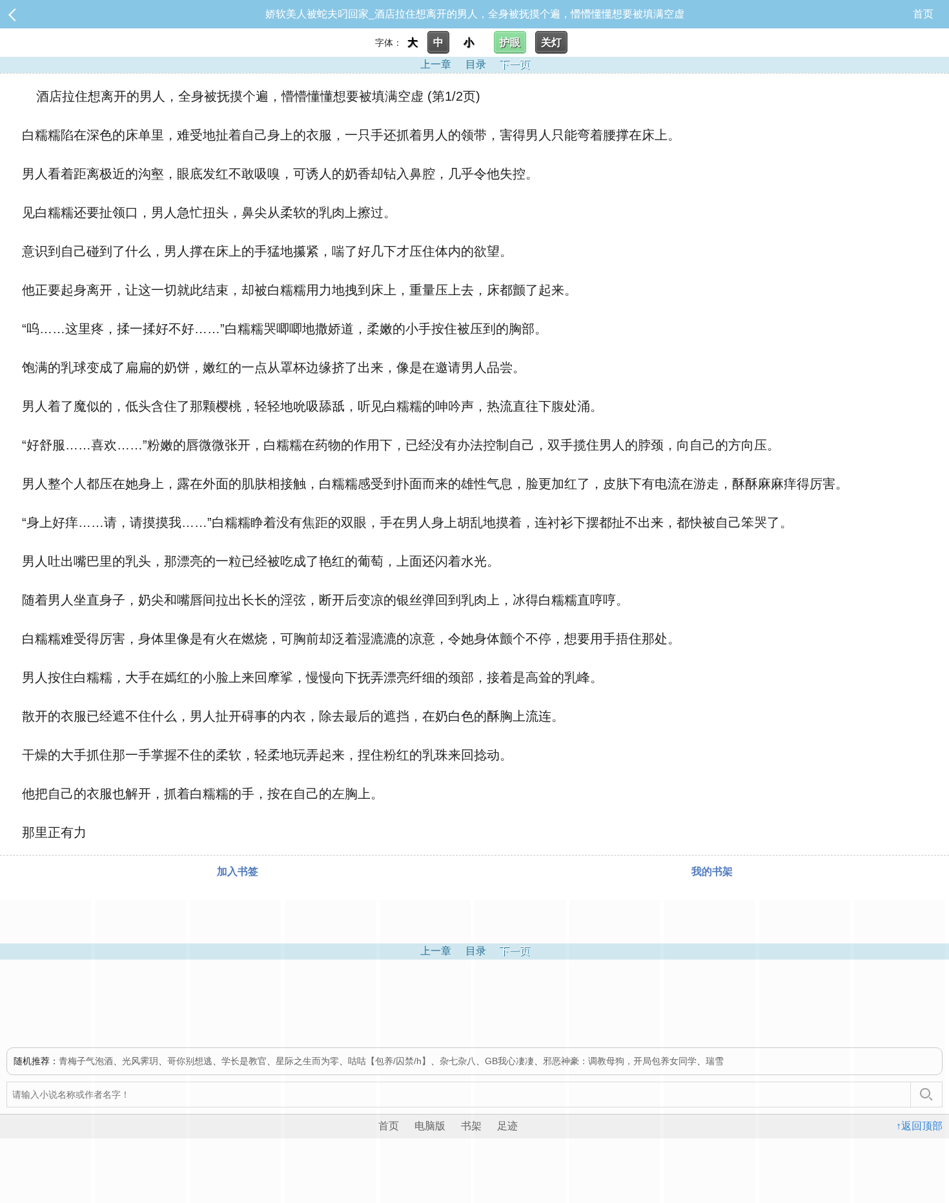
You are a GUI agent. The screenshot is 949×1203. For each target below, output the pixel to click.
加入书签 (237, 871)
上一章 (435, 64)
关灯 (551, 42)
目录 (475, 64)
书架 (471, 1125)
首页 (923, 13)
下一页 (514, 64)
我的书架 (712, 871)
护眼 (510, 42)
